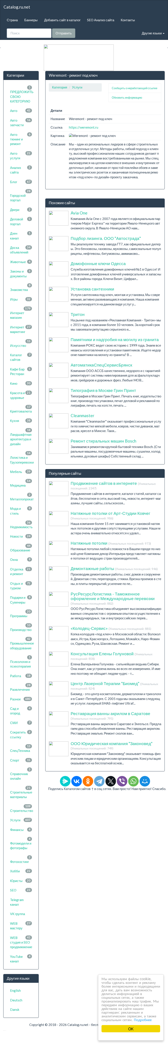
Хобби (20, 871)
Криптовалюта (21, 409)
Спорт (20, 760)
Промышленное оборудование (22, 643)
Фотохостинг (20, 859)
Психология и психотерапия (20, 661)
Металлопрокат (22, 497)
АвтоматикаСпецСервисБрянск (101, 364)
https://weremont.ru (83, 127)
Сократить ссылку (20, 734)
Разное (20, 699)
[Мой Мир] (145, 781)
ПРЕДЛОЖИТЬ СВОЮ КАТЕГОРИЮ (21, 94)
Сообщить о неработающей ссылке (134, 88)
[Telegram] (99, 781)
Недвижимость (21, 525)
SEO (20, 890)
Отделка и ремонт (20, 571)
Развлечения (20, 687)
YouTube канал (20, 959)
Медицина (20, 483)
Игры (20, 299)
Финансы (20, 830)
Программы (20, 614)
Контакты (128, 20)
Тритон (78, 314)
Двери (20, 210)
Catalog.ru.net (17, 6)
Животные (20, 262)
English (15, 990)
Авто (20, 111)
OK (130, 1028)
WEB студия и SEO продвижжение (21, 942)
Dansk (14, 1009)
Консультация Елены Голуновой (111, 656)
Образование (20, 548)
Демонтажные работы (114, 568)
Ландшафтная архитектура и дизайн (21, 437)
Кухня (20, 421)
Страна (12, 20)
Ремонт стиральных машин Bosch (103, 440)
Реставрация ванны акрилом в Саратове (110, 715)
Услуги (20, 820)
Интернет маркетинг (20, 329)
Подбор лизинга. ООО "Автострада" (106, 238)
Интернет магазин (20, 313)
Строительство (21, 808)
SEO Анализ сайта (100, 20)
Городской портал (20, 195)
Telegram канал (17, 902)
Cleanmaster (82, 415)
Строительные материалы (21, 792)
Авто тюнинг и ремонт (20, 139)
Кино (20, 383)
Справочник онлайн (20, 774)
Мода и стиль (20, 511)
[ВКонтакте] (76, 781)
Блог (20, 182)
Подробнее (143, 1019)
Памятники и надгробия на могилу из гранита (115, 339)
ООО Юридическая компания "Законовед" (111, 745)
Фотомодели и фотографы (20, 843)
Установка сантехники (92, 288)
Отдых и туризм (20, 585)
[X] (110, 781)
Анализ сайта (20, 170)
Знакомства (20, 287)
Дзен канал (20, 235)
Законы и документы (20, 273)
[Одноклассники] (88, 781)
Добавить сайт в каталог (62, 20)
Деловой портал (20, 221)
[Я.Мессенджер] (65, 781)
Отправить (64, 33)
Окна (20, 559)
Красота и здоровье (20, 395)
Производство (21, 627)
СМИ (20, 723)
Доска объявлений (20, 250)
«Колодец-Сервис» (111, 628)
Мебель (20, 472)
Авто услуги (20, 155)
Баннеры (31, 20)
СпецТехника (20, 748)
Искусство (20, 343)
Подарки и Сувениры (20, 599)
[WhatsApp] (133, 781)
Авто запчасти (20, 122)
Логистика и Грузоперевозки (22, 457)
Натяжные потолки (111, 543)
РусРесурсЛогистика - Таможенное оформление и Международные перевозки (113, 598)
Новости (20, 536)
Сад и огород (20, 711)
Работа (20, 676)
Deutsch (16, 1000)
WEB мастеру (20, 925)
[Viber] (122, 781)
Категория (59, 87)
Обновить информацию (127, 97)
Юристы (20, 881)
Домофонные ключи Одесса (98, 263)
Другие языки (152, 33)
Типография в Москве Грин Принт (103, 390)
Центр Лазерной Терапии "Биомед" (114, 685)
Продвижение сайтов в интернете (113, 485)
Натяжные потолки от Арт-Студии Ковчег (110, 515)
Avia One (79, 212)
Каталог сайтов (20, 357)
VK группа (17, 914)
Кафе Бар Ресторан (20, 371)
